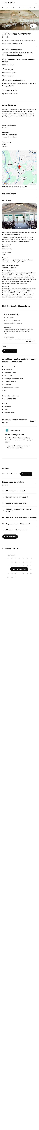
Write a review (18, 43)
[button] (33, 26)
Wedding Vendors (6, 7)
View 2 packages (7, 76)
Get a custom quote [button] (10, 351)
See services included (14, 55)
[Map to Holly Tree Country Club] (19, 167)
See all (4, 346)
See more (29, 341)
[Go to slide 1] (19, 227)
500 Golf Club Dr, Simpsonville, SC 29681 (14, 186)
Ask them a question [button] (10, 536)
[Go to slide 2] (20, 227)
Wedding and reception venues (20, 7)
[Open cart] (36, 3)
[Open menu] (3, 3)
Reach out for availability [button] (19, 569)
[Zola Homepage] (10, 2)
